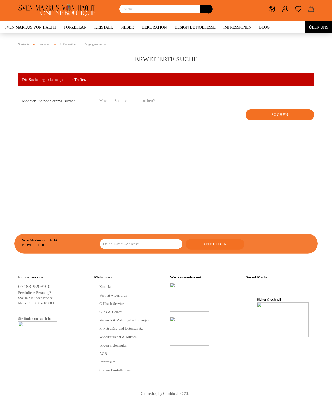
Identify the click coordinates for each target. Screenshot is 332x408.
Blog (264, 27)
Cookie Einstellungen (115, 370)
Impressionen (237, 27)
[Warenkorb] (311, 9)
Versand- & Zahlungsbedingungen (124, 320)
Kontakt (105, 287)
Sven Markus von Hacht (30, 27)
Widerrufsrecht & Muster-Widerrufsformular (118, 341)
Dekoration (154, 27)
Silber (127, 27)
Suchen (279, 114)
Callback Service (111, 304)
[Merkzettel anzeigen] (298, 9)
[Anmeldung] (285, 9)
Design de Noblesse (195, 27)
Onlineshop (149, 394)
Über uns (318, 27)
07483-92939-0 (34, 286)
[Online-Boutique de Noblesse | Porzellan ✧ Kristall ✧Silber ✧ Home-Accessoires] (58, 10)
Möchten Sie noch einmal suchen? (50, 101)
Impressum (107, 362)
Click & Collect (110, 312)
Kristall (103, 27)
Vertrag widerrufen (113, 295)
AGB (103, 354)
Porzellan (75, 27)
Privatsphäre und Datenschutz (121, 328)
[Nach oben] (318, 400)
